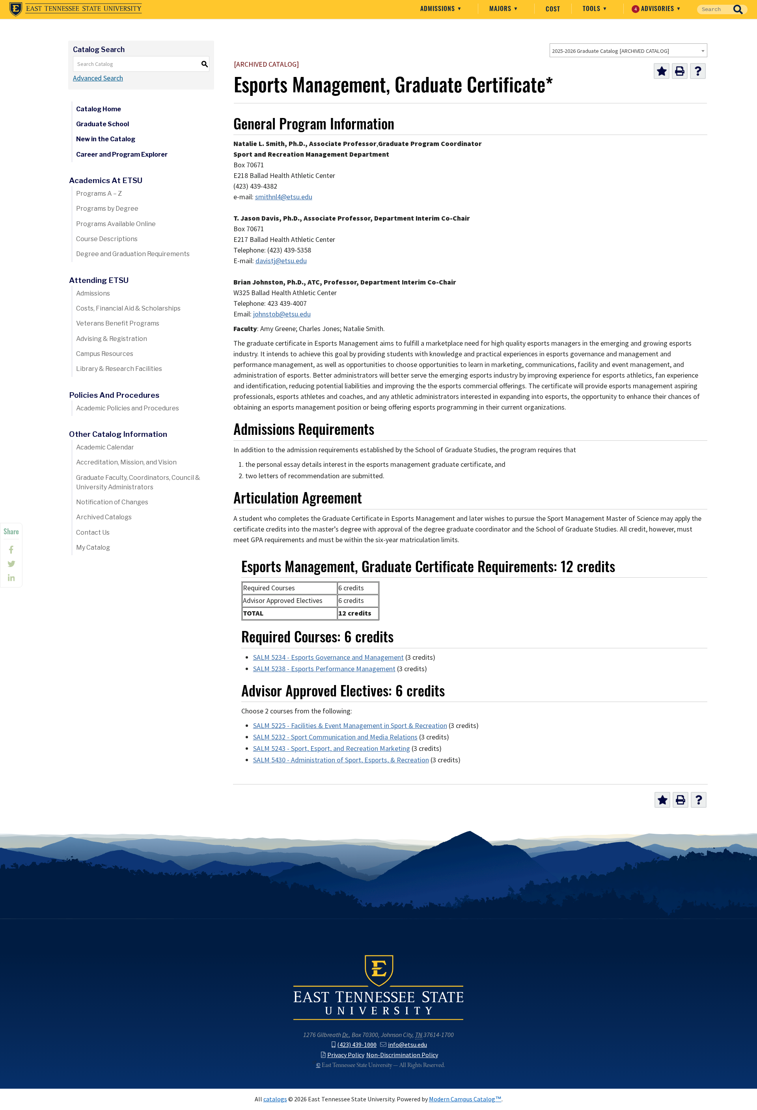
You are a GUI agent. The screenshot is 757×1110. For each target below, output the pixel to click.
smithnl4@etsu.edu (283, 197)
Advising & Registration (111, 339)
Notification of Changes (112, 502)
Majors (501, 8)
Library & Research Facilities (119, 368)
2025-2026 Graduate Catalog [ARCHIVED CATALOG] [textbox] (610, 51)
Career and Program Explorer (122, 154)
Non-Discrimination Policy (402, 1055)
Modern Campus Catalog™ (465, 1099)
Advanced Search (98, 78)
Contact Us (93, 532)
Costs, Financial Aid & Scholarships (128, 308)
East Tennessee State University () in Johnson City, (378, 987)
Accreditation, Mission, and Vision (126, 462)
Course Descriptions (107, 239)
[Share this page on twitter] (11, 564)
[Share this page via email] (11, 578)
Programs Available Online (116, 224)
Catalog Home (98, 109)
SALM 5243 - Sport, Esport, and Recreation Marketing (331, 748)
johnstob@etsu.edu (282, 314)
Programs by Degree (107, 208)
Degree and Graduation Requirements (133, 254)
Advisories (655, 8)
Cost (553, 8)
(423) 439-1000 (357, 1045)
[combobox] (628, 50)
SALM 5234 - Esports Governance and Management (328, 657)
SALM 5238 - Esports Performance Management (324, 669)
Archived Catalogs (104, 517)
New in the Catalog (105, 139)
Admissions (438, 8)
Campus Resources (104, 354)
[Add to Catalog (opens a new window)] (661, 71)
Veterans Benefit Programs (117, 323)
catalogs (275, 1099)
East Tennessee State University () (75, 9)
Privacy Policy (345, 1055)
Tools (592, 8)
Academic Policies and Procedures (127, 408)
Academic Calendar (105, 447)
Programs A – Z (99, 193)
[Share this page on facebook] (11, 550)
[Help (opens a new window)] (698, 71)
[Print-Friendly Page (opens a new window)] (680, 71)
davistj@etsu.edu (281, 261)
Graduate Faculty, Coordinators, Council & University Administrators (138, 482)
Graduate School (102, 124)
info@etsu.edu (407, 1045)
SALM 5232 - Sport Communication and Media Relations (335, 737)
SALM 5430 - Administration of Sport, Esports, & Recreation (341, 760)
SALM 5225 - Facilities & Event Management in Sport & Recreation (350, 725)
